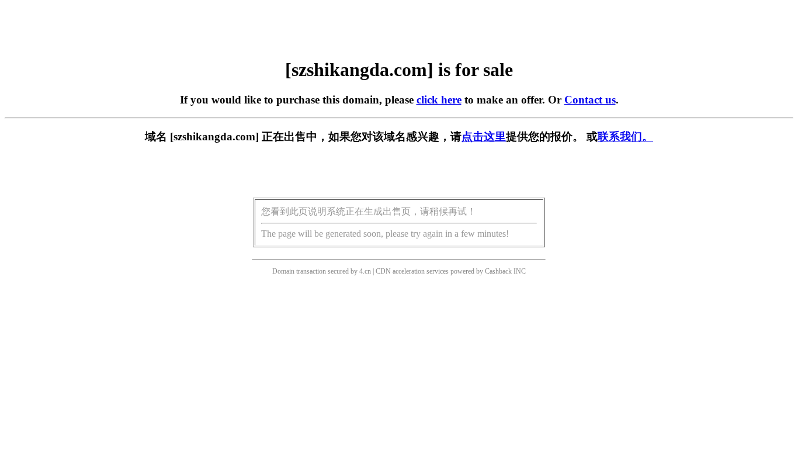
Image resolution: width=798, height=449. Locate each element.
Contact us (590, 100)
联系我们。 (625, 136)
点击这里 (484, 136)
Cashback (498, 271)
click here (439, 100)
